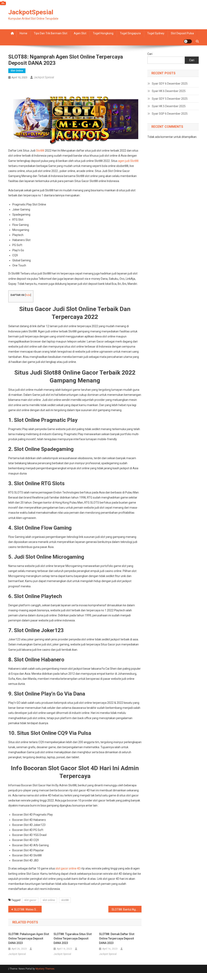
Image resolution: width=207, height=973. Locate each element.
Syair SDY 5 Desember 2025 (170, 98)
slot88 (65, 900)
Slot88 (40, 150)
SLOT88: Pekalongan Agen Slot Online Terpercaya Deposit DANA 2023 (28, 938)
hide (28, 295)
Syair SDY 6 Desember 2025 (170, 83)
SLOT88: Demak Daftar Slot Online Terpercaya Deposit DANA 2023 (116, 938)
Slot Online (17, 70)
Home (23, 33)
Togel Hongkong (103, 33)
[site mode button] (188, 41)
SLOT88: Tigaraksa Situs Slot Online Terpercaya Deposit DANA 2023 (73, 938)
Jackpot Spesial (44, 77)
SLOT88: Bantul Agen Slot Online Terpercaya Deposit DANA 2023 (127, 909)
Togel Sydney (155, 33)
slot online (49, 900)
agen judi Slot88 (128, 160)
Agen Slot (80, 33)
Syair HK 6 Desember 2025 (169, 91)
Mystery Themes (45, 968)
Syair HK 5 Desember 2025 (169, 106)
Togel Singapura (130, 33)
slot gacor (30, 900)
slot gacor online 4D (68, 868)
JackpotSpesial (30, 12)
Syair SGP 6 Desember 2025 (170, 113)
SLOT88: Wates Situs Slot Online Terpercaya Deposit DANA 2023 (28, 909)
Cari (149, 54)
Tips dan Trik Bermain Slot (50, 33)
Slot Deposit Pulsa (182, 33)
